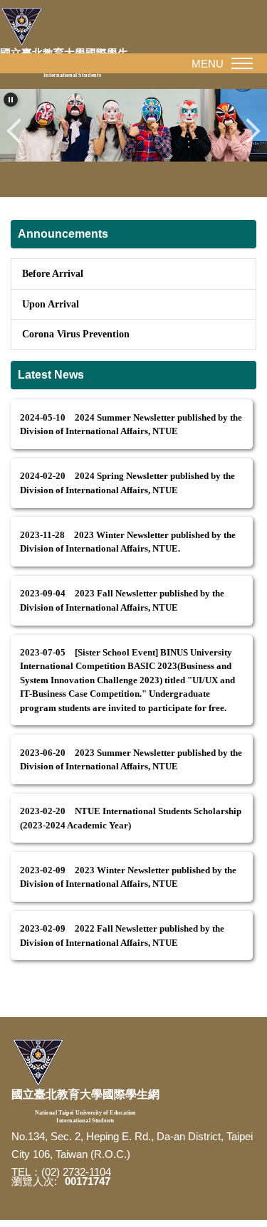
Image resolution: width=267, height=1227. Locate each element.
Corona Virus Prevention (76, 333)
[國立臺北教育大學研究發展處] (25, 27)
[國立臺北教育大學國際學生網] (37, 1063)
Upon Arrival (50, 304)
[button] (11, 100)
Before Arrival (52, 273)
